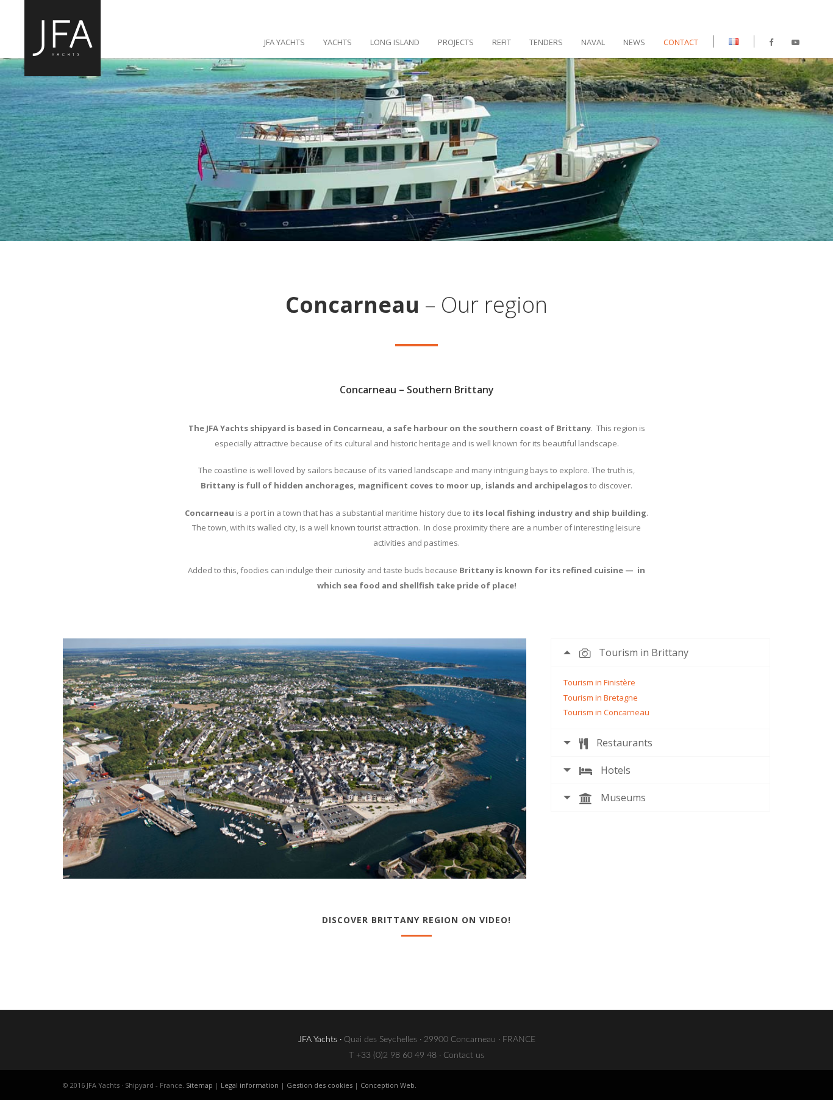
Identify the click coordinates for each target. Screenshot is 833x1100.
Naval (593, 42)
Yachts (337, 42)
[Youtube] (795, 42)
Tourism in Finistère (599, 682)
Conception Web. (388, 1085)
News (634, 42)
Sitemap (199, 1085)
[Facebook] (771, 42)
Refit (501, 42)
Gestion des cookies (319, 1085)
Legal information (250, 1085)
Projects (456, 42)
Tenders (546, 42)
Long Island (395, 42)
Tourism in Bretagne (600, 697)
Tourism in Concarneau (606, 712)
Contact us (463, 1055)
